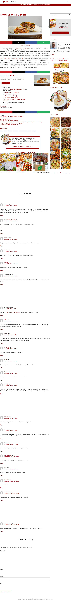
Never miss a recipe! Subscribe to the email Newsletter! (35, 4)
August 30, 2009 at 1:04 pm (10, 205)
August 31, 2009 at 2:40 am (10, 418)
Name (2, 569)
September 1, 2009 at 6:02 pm (11, 469)
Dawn (5, 250)
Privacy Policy (37, 598)
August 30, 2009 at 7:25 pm (10, 334)
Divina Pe (6, 237)
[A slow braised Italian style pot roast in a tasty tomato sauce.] (40, 157)
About (23, 598)
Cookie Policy (45, 598)
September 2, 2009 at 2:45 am (11, 481)
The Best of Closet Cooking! (63, 28)
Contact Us (29, 598)
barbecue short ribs (18, 58)
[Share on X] (18, 42)
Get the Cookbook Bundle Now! (23, 146)
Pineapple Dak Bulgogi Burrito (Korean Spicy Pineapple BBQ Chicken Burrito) (22, 122)
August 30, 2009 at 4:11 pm (10, 263)
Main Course (22, 131)
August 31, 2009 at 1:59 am (10, 385)
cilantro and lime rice (18, 57)
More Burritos (3, 128)
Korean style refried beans (12, 92)
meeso (6, 262)
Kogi (35, 50)
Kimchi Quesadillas (6, 119)
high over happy (8, 455)
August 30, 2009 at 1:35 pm (10, 239)
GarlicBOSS (7, 479)
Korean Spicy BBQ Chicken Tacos (10, 120)
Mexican (29, 131)
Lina (5, 467)
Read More (52, 54)
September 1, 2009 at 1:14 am (11, 456)
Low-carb (15, 131)
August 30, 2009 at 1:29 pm (10, 221)
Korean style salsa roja (11, 96)
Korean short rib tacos (22, 48)
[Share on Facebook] (31, 42)
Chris (5, 359)
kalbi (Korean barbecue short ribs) (15, 89)
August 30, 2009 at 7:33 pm (10, 361)
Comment (2, 550)
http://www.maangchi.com (13, 312)
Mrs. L (5, 442)
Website (2, 583)
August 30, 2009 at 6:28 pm (10, 321)
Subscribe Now (60, 32)
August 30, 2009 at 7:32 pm (10, 348)
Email (1, 576)
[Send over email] (43, 42)
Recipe (34, 131)
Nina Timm (7, 347)
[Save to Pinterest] (6, 42)
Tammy (6, 384)
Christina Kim (7, 523)
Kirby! (5, 333)
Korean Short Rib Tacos (7, 118)
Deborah (6, 416)
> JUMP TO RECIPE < (25, 46)
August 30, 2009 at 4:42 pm (10, 276)
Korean (10, 131)
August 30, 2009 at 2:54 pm (10, 251)
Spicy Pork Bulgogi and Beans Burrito (11, 124)
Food (5, 131)
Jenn (5, 319)
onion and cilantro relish (11, 97)
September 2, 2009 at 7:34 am (11, 493)
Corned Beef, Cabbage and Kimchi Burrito (12, 123)
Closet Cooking (9, 1)
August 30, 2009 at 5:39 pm (10, 308)
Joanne (6, 204)
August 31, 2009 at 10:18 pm (11, 444)
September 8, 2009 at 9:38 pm (11, 524)
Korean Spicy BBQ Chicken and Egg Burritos (13, 116)
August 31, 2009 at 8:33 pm (10, 430)
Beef (1, 131)
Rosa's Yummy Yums (9, 219)
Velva (5, 371)
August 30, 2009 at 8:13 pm (10, 373)
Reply (1, 215)
